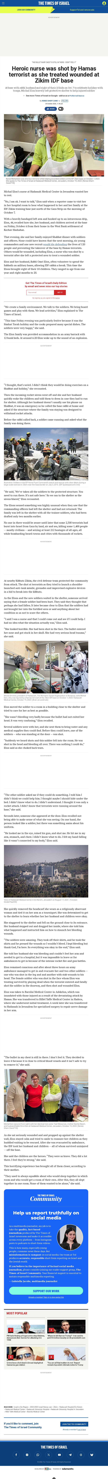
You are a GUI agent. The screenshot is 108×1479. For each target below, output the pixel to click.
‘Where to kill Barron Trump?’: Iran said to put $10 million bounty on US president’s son (66, 1337)
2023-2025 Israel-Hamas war (41, 1407)
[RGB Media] (48, 1469)
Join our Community (26, 10)
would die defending (55, 244)
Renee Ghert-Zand (50, 101)
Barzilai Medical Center (36, 1412)
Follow (65, 101)
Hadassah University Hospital (38, 1409)
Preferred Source (76, 96)
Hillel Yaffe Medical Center (15, 1412)
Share (52, 109)
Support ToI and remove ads (82, 10)
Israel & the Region (21, 1407)
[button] (104, 3)
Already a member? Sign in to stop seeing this (46, 1297)
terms (57, 298)
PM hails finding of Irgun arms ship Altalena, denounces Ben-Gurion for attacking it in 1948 (26, 1338)
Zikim (55, 1407)
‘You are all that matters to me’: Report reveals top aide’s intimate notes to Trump (65, 1364)
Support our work (46, 1291)
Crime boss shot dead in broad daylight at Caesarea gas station (25, 1364)
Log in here (82, 1429)
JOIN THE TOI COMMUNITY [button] (74, 1424)
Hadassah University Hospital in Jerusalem (67, 1409)
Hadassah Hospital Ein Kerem (70, 1407)
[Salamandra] (67, 1469)
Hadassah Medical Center (15, 1409)
